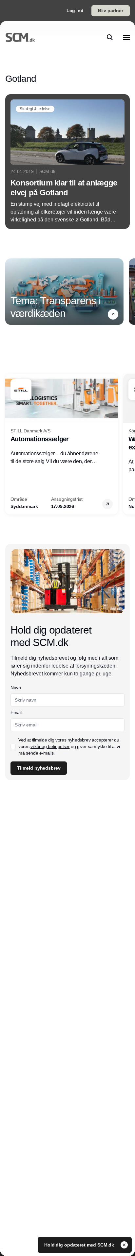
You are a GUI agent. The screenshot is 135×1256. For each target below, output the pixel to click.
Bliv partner (110, 10)
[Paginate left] (10, 291)
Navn (15, 687)
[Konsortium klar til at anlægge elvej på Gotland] (67, 161)
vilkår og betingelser (50, 746)
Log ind (75, 10)
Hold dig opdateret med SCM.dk (79, 1244)
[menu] (126, 37)
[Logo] (20, 37)
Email (15, 712)
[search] (110, 37)
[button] (113, 314)
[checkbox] (13, 746)
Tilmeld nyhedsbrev (38, 768)
